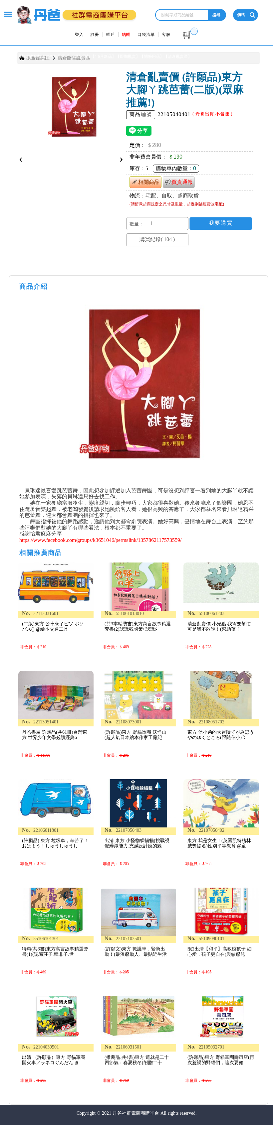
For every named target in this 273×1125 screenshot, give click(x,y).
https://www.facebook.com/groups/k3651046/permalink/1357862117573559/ (100, 540)
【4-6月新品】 (103, 56)
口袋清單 (146, 34)
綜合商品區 (55, 56)
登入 (79, 34)
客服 (166, 34)
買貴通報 (182, 182)
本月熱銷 (37, 56)
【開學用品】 (152, 56)
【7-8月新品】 (78, 56)
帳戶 (110, 34)
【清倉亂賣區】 (178, 56)
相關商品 (148, 182)
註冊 (95, 34)
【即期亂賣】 (128, 56)
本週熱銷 (21, 56)
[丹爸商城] (76, 11)
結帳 (126, 34)
